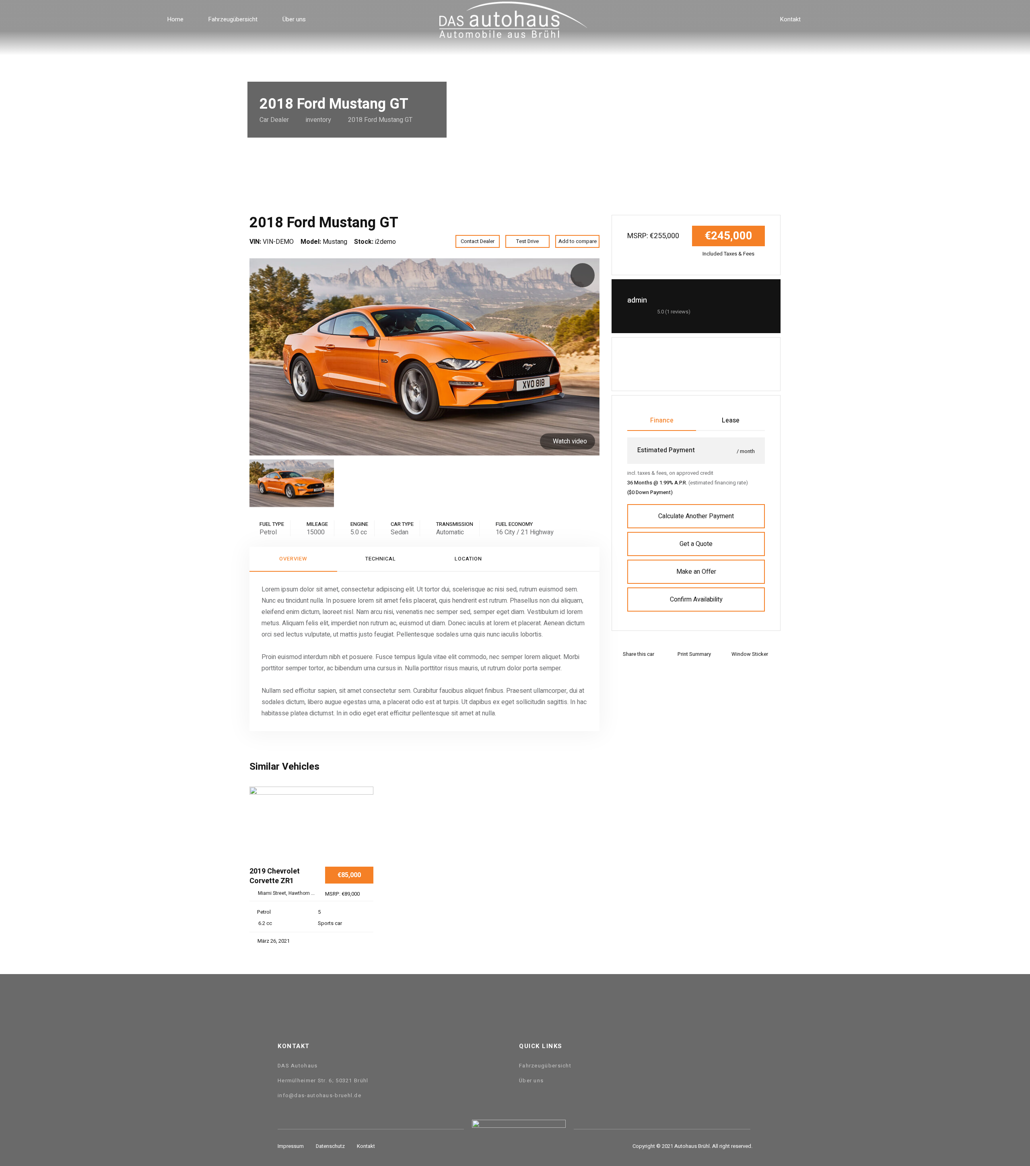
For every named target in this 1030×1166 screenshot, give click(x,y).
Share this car (638, 654)
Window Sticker (749, 654)
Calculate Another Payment (696, 516)
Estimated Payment (666, 450)
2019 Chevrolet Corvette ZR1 (274, 876)
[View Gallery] (364, 831)
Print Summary (694, 654)
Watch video (570, 441)
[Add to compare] (364, 806)
